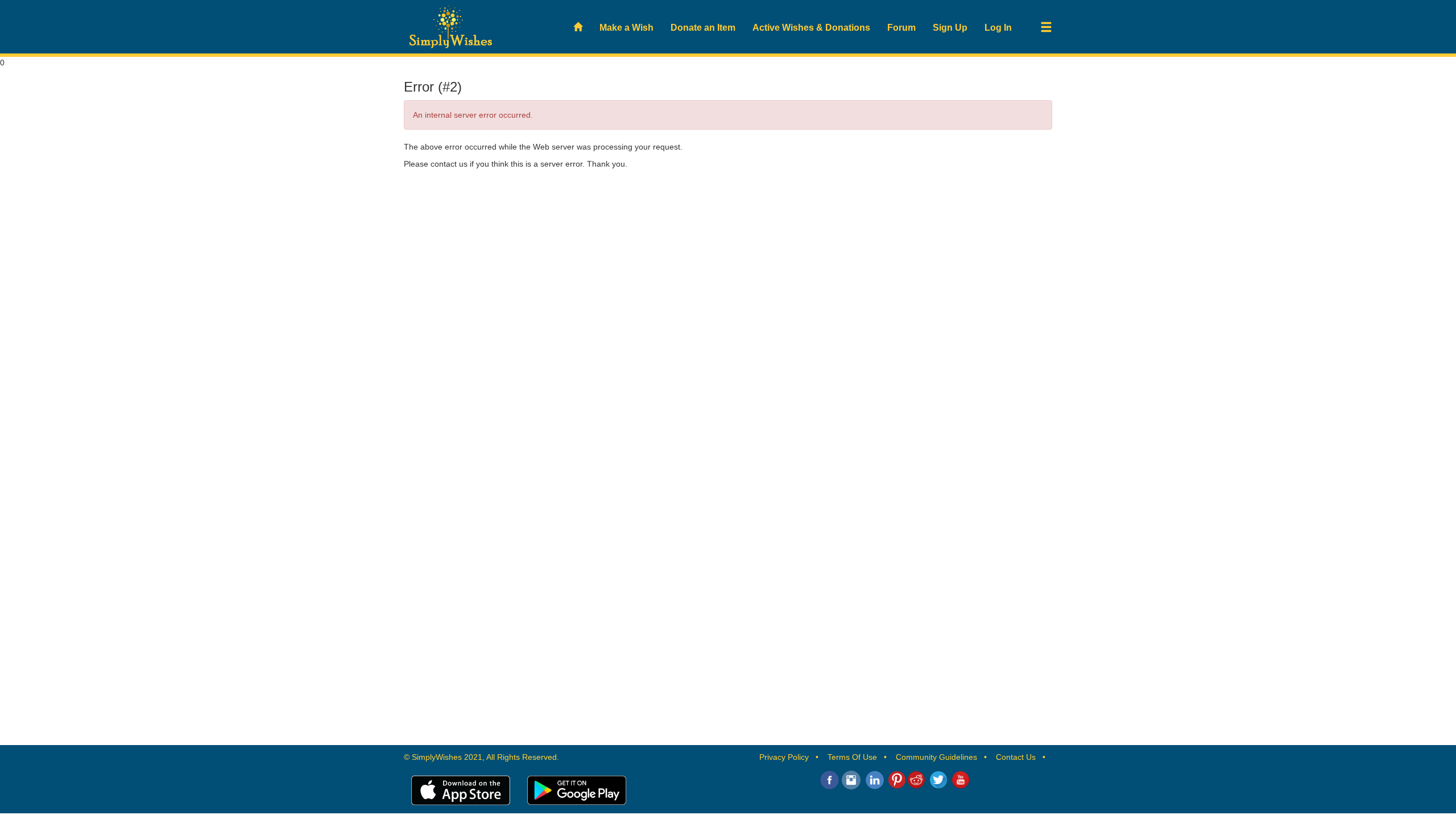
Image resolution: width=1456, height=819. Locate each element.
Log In (998, 27)
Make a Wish (626, 27)
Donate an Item (703, 27)
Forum (901, 27)
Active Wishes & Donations (811, 27)
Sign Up (950, 27)
